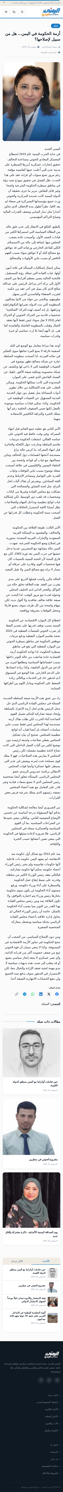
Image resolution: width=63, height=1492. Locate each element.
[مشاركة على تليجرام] (24, 994)
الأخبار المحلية (51, 1416)
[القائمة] (6, 11)
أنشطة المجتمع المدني (47, 1402)
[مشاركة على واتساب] (32, 994)
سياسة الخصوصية (50, 1466)
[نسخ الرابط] (16, 994)
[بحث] (22, 11)
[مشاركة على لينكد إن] (40, 994)
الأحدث (46, 1261)
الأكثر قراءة (17, 1261)
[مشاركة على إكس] (49, 994)
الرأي (56, 26)
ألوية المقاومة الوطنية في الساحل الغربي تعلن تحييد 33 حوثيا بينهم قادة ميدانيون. (28, 1315)
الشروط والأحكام (50, 1473)
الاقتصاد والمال (51, 1430)
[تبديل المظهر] (14, 11)
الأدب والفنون (51, 1423)
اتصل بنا (54, 1445)
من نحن (54, 1459)
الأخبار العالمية (51, 1409)
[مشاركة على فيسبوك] (57, 994)
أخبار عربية (53, 1395)
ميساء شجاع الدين (49, 47)
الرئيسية (54, 1452)
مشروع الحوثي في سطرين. (43, 1159)
